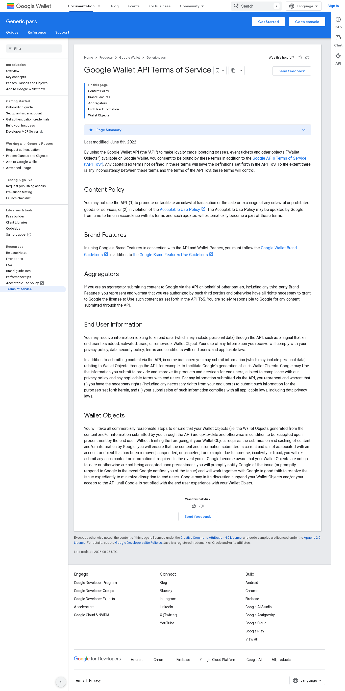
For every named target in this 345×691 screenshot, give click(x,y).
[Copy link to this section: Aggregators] (124, 275)
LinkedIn (166, 607)
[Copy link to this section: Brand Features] (132, 235)
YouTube (167, 623)
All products (281, 660)
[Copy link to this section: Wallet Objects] (130, 416)
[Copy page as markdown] (233, 70)
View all (251, 639)
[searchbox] (34, 48)
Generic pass (21, 21)
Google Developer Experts (94, 599)
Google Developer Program (95, 583)
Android (251, 583)
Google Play (254, 631)
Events (134, 6)
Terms (79, 680)
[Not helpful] (307, 57)
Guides (12, 32)
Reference (37, 32)
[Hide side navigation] (61, 682)
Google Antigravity (260, 615)
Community (190, 6)
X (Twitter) (168, 615)
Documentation (81, 6)
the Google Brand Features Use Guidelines (170, 254)
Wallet (43, 6)
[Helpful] (300, 57)
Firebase (252, 599)
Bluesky (166, 591)
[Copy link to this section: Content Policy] (129, 190)
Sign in (333, 6)
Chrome (251, 591)
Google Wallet (129, 57)
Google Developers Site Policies (138, 543)
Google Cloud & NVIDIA (92, 615)
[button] (33, 119)
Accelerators (84, 607)
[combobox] (256, 6)
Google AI (254, 660)
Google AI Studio (258, 607)
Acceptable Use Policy (180, 209)
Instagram (168, 599)
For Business (160, 6)
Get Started (268, 21)
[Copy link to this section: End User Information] (147, 325)
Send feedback (292, 71)
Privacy (95, 680)
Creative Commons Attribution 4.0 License (211, 537)
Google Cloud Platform (218, 660)
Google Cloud (255, 623)
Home (88, 57)
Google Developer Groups (94, 591)
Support (62, 32)
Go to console (307, 21)
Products (106, 57)
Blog (115, 6)
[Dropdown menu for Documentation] (100, 6)
